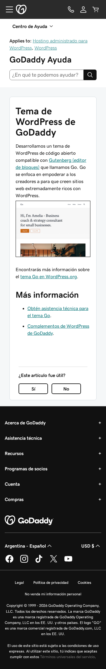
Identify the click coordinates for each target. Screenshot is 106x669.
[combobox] (46, 75)
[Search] (90, 75)
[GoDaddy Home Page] (29, 520)
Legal (19, 582)
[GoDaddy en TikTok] (39, 561)
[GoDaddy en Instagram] (24, 561)
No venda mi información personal (53, 594)
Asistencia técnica (23, 438)
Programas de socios (26, 468)
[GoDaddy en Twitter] (53, 561)
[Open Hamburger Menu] (7, 9)
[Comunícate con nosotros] (71, 9)
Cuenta (12, 484)
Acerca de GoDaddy (25, 422)
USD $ (87, 545)
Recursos (14, 453)
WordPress (45, 47)
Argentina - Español (25, 545)
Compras (14, 499)
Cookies (84, 582)
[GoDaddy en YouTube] (68, 561)
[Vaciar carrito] (96, 9)
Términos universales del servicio (67, 657)
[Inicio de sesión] (83, 9)
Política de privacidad (50, 582)
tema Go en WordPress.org (48, 276)
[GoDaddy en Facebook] (9, 561)
